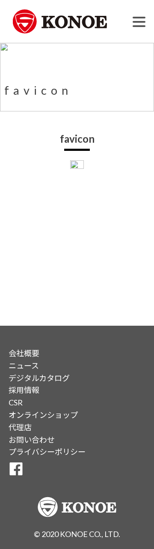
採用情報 (24, 390)
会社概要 (24, 353)
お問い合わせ (32, 439)
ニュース (24, 365)
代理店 (20, 427)
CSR (16, 402)
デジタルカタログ (39, 378)
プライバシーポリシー (47, 451)
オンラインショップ (43, 415)
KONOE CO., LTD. (90, 534)
